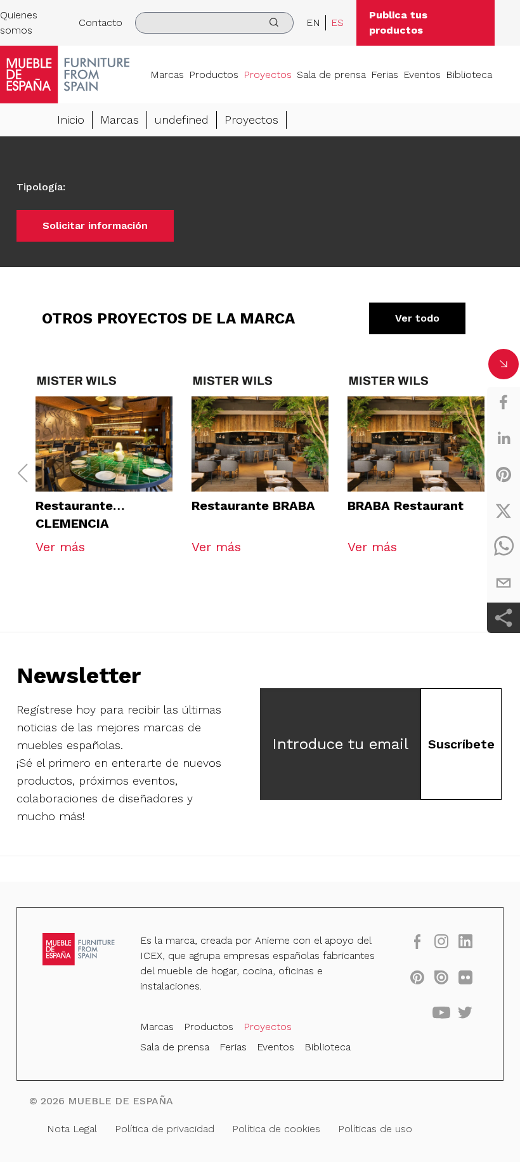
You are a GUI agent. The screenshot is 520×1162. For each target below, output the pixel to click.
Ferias (384, 75)
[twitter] (503, 510)
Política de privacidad (164, 1129)
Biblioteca (469, 75)
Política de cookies (276, 1129)
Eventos (422, 75)
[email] (503, 583)
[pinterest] (503, 474)
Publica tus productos (398, 22)
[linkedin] (503, 438)
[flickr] (465, 976)
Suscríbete (461, 744)
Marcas (167, 75)
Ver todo (417, 318)
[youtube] (441, 1012)
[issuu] (441, 976)
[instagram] (441, 941)
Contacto (100, 22)
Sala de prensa (331, 75)
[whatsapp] (503, 547)
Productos (213, 75)
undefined (182, 119)
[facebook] (503, 402)
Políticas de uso (375, 1129)
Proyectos (268, 75)
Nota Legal (72, 1129)
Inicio (70, 119)
